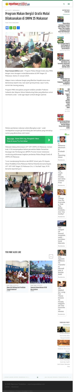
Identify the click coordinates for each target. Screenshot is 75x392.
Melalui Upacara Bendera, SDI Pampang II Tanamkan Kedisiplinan (64, 81)
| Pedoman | (11, 391)
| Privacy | (18, 391)
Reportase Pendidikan (18, 384)
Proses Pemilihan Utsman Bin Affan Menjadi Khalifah (65, 336)
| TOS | (31, 391)
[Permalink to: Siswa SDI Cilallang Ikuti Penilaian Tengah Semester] (17, 272)
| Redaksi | (5, 391)
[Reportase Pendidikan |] (17, 4)
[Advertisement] (29, 111)
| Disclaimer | (24, 391)
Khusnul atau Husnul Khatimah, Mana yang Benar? (64, 349)
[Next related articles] (51, 256)
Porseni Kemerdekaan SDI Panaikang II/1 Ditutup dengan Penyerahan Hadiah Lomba (64, 124)
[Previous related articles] (47, 256)
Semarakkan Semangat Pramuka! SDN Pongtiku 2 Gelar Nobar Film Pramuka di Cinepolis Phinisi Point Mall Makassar (64, 28)
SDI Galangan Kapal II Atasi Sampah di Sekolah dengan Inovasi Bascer (64, 46)
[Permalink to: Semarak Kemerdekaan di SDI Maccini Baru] (41, 272)
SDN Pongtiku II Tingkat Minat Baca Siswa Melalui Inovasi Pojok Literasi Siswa (67, 98)
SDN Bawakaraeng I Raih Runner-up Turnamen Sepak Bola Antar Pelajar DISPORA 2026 (64, 63)
